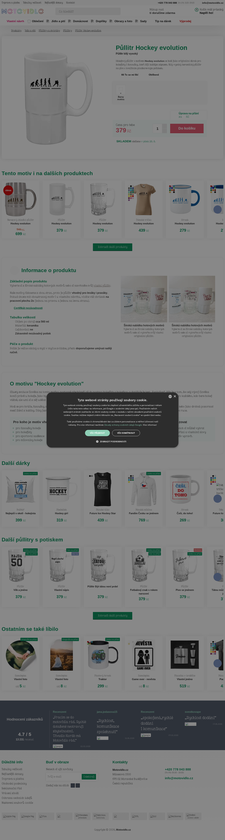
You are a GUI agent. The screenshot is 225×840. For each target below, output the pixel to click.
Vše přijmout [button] (97, 433)
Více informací (150, 424)
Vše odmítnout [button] (126, 433)
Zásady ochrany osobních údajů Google (123, 424)
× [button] (174, 396)
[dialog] (112, 420)
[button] (112, 441)
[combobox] (170, 396)
